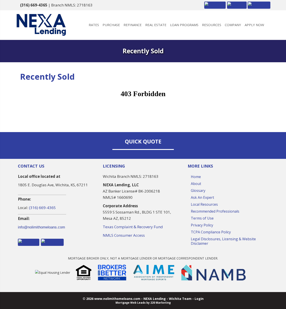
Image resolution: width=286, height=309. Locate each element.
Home (196, 176)
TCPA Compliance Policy (211, 232)
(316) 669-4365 (33, 5)
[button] (215, 4)
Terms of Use (202, 218)
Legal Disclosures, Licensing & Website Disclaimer (223, 241)
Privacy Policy (202, 225)
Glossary (198, 190)
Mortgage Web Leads (131, 303)
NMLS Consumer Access (124, 235)
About (196, 183)
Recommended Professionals (215, 211)
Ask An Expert (202, 197)
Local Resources (204, 204)
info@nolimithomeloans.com (41, 227)
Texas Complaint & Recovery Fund (133, 226)
